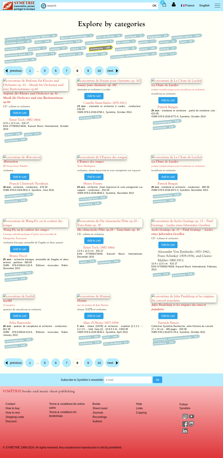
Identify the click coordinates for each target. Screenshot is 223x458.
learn (186, 42)
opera (77, 49)
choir (42, 42)
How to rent (13, 412)
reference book (18, 54)
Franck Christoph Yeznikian (28, 183)
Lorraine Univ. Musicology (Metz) (30, 37)
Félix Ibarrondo (20, 323)
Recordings (100, 416)
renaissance (70, 54)
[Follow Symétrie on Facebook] (185, 425)
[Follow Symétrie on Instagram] (185, 418)
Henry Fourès (92, 183)
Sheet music (100, 408)
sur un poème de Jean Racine (92, 305)
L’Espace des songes (90, 161)
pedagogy (125, 49)
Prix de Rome (108, 36)
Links (139, 408)
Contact (10, 403)
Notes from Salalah (15, 166)
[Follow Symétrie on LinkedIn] (185, 432)
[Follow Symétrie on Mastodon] (191, 425)
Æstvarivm (10, 161)
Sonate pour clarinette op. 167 (97, 85)
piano (147, 49)
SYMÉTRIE (12, 391)
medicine (37, 49)
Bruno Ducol (18, 256)
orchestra (100, 48)
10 (99, 70)
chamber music (186, 36)
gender (146, 42)
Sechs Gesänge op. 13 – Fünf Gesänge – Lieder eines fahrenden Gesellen (182, 232)
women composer (20, 60)
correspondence (99, 42)
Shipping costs (15, 416)
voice (167, 54)
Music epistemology (76, 36)
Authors (97, 421)
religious (45, 54)
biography (157, 36)
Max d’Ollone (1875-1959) (101, 323)
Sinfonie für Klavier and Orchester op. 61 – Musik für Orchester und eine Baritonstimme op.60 (33, 97)
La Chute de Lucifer (164, 85)
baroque (134, 36)
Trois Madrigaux (86, 166)
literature (14, 49)
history (167, 42)
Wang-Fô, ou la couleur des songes (26, 230)
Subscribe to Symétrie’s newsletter (82, 379)
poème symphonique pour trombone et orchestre (178, 89)
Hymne (82, 301)
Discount (11, 421)
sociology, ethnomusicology (133, 55)
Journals (98, 412)
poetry (167, 49)
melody (58, 49)
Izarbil (7, 301)
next (110, 70)
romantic (96, 54)
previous (16, 70)
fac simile (125, 42)
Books (96, 403)
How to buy (13, 408)
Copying (141, 412)
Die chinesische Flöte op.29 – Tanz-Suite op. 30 (108, 230)
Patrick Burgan (168, 107)
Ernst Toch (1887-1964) (25, 120)
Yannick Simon (168, 323)
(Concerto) (9, 305)
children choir (17, 42)
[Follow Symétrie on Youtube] (191, 418)
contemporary (67, 42)
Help (139, 403)
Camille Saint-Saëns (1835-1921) (105, 103)
